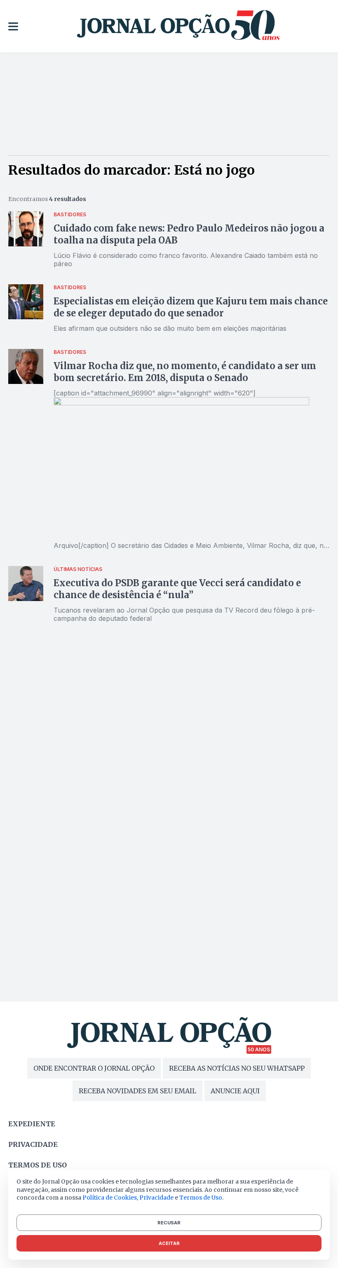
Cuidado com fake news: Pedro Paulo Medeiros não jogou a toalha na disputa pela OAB (189, 234)
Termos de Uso (200, 1197)
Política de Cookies (109, 1197)
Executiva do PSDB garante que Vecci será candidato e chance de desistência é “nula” (177, 589)
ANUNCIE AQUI (235, 1091)
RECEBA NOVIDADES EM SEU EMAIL (137, 1091)
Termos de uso (37, 1165)
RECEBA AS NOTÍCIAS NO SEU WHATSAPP (237, 1068)
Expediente (31, 1124)
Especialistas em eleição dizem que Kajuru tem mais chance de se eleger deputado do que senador (191, 307)
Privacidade (33, 1144)
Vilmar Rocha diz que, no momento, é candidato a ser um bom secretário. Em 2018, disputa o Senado (185, 372)
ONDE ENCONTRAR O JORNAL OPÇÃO (94, 1068)
